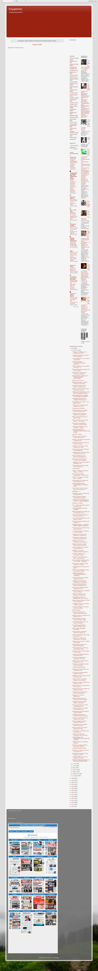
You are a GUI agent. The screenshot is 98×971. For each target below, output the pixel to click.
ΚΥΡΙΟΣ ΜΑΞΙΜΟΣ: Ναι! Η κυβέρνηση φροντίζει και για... (80, 612)
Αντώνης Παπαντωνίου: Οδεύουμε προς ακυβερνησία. (80, 450)
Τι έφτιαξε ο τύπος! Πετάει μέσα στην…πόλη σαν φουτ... (79, 557)
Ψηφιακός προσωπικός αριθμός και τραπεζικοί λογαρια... (80, 689)
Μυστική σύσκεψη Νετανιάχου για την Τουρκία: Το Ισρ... (80, 515)
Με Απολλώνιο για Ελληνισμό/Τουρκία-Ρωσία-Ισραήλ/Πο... (79, 459)
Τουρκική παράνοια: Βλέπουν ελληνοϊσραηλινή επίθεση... (79, 497)
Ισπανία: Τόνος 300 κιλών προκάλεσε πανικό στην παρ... (80, 734)
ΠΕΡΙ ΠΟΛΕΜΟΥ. (76, 610)
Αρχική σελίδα (37, 44)
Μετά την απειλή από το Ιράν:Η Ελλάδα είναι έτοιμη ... (79, 728)
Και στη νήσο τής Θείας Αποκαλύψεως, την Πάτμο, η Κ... (80, 474)
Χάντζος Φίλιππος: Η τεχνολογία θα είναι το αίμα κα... (80, 686)
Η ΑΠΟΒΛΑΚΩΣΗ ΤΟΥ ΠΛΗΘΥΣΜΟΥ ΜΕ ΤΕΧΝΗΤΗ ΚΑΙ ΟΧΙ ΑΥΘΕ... (81, 738)
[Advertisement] (49, 24)
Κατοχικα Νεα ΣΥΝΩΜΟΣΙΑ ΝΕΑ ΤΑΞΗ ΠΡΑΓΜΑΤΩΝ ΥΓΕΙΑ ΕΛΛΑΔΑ (73, 176)
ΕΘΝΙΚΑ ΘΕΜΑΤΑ (74, 79)
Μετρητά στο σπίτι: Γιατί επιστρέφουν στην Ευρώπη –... (80, 541)
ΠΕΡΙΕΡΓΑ (72, 115)
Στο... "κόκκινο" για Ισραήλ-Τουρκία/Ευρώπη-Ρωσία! (80, 506)
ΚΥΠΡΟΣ (72, 104)
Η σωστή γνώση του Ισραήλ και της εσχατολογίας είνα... (80, 528)
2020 (72, 788)
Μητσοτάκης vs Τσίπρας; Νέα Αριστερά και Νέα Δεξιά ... (79, 373)
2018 (72, 792)
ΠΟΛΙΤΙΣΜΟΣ (73, 119)
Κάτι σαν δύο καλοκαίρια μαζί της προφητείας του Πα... (80, 588)
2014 (72, 800)
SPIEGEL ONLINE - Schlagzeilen (73, 239)
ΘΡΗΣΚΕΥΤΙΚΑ (73, 90)
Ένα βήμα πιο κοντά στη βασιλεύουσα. (78, 696)
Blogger (57, 957)
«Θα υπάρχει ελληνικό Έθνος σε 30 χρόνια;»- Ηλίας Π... (80, 519)
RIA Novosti (73, 157)
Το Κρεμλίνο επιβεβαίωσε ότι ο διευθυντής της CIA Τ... (79, 352)
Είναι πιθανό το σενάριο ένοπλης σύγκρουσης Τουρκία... (80, 564)
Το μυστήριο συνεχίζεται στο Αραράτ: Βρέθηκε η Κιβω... (79, 625)
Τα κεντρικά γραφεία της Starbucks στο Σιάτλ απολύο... (80, 531)
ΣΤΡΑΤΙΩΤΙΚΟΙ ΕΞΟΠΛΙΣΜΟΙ (73, 125)
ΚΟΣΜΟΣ (72, 102)
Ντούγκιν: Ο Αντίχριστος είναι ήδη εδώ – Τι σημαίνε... (80, 478)
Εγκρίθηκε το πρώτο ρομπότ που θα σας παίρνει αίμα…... (81, 676)
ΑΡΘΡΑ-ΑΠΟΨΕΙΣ (74, 64)
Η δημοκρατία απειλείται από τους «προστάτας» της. (80, 670)
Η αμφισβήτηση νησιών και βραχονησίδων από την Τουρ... (80, 598)
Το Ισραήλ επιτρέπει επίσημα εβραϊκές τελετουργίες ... (79, 702)
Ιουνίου (74, 765)
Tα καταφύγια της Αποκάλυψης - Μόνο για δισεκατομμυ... (80, 692)
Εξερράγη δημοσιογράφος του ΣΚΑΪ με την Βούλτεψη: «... (80, 601)
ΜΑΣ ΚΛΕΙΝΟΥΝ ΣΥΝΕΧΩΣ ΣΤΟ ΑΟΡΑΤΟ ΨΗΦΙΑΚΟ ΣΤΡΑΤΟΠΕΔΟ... (80, 377)
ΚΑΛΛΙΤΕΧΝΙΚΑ (73, 94)
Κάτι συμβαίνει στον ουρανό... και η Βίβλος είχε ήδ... (80, 402)
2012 (72, 804)
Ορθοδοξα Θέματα (72, 198)
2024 (72, 780)
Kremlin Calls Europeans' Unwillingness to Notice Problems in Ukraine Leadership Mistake (73, 162)
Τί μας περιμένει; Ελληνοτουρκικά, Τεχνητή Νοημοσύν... (80, 466)
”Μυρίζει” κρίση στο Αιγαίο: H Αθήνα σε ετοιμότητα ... (81, 642)
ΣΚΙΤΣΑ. (72, 122)
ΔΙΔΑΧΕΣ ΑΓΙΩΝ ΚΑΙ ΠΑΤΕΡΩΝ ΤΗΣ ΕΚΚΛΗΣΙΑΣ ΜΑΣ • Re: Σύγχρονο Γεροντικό (74, 284)
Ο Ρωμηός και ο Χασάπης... (79, 408)
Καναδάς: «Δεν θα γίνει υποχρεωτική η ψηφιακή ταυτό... (81, 440)
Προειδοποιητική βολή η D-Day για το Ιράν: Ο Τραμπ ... (80, 443)
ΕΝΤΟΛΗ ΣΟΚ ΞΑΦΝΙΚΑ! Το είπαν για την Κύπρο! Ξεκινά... (80, 570)
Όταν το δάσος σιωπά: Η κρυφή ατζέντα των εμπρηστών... (80, 489)
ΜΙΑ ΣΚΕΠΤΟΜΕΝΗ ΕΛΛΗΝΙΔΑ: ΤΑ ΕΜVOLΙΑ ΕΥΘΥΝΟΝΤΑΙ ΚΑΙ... (80, 760)
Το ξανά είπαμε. (76, 468)
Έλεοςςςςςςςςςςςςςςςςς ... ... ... (80, 380)
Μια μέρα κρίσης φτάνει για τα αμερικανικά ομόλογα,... (79, 645)
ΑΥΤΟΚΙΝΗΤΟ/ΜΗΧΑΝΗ (73, 68)
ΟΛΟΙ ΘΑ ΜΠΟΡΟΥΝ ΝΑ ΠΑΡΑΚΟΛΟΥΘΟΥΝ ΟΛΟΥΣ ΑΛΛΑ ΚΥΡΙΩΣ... (81, 431)
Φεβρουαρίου (76, 773)
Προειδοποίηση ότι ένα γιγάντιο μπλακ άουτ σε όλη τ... (79, 725)
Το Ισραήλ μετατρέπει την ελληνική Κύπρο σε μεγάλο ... (80, 356)
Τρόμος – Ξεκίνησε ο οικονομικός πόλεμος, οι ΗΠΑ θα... (80, 471)
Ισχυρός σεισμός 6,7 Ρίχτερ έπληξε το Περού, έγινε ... (80, 651)
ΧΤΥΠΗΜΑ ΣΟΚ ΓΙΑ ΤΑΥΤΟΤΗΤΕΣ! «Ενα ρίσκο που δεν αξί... (80, 453)
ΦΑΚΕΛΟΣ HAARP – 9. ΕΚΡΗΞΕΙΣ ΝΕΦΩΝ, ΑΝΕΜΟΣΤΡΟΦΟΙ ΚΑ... (80, 525)
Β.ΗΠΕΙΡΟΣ (72, 70)
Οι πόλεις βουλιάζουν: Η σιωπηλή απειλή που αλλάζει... (80, 607)
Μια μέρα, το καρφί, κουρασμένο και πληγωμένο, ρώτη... (81, 683)
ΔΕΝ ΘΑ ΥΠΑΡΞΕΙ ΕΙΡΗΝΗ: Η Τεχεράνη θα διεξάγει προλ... (79, 585)
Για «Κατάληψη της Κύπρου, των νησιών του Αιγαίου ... (80, 622)
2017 (72, 794)
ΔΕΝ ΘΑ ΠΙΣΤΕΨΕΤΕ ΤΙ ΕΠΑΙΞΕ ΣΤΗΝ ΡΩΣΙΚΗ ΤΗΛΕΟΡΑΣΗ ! (80, 396)
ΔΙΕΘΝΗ (72, 77)
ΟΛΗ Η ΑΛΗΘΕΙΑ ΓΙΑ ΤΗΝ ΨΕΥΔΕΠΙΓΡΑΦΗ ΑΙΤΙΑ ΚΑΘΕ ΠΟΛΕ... (80, 485)
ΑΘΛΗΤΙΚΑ (72, 58)
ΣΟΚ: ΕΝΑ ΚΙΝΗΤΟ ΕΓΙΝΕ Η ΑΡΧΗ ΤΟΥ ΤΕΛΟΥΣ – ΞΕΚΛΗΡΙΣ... (80, 561)
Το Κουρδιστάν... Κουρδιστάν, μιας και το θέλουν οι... (80, 731)
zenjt (84, 339)
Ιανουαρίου (75, 775)
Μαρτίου (75, 771)
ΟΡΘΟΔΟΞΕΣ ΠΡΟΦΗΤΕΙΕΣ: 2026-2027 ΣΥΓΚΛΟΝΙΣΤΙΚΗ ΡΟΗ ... (81, 392)
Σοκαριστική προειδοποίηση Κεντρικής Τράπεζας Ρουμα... (79, 424)
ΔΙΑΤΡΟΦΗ (72, 75)
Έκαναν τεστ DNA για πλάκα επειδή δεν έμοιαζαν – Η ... (80, 635)
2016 (72, 796)
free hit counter (11, 818)
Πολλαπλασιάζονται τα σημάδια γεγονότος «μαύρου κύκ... (79, 411)
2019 (72, 790)
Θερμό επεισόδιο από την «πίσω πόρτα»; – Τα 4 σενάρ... (80, 420)
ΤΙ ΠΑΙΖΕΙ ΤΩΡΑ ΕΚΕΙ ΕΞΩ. (88, 203)
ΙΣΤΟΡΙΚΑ (72, 93)
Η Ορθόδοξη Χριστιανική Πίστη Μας (73, 278)
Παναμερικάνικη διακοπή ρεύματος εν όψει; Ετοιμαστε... (80, 712)
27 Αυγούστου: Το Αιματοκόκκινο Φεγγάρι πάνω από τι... (80, 405)
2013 (72, 802)
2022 (72, 784)
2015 (72, 798)
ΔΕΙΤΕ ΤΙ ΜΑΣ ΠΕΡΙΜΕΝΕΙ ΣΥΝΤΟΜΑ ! (78, 629)
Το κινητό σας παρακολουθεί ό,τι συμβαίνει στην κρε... (80, 673)
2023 (72, 782)
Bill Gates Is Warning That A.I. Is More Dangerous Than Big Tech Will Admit (73, 215)
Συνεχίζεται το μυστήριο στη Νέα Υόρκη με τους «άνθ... (80, 446)
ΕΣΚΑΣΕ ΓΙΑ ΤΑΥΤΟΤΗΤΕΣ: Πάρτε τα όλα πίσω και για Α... (80, 389)
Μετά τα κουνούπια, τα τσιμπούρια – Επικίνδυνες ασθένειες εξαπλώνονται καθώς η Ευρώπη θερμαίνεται (73, 185)
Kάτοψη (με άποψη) (73, 225)
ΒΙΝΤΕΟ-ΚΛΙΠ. (73, 72)
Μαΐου (74, 767)
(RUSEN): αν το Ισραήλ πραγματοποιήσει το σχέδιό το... (80, 551)
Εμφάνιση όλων (76, 306)
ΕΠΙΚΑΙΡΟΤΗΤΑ (73, 83)
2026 (72, 348)
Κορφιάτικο (15, 9)
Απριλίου (75, 769)
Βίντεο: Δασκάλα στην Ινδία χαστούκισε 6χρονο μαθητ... (79, 619)
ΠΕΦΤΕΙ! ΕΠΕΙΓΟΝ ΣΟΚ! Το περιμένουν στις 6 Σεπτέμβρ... (80, 699)
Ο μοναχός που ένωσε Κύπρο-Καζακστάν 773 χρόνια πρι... (79, 535)
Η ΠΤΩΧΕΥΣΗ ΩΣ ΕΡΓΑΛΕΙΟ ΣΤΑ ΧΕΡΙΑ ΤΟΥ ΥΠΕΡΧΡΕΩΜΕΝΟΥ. (80, 500)
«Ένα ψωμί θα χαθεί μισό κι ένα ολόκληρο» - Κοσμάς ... (79, 427)
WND (71, 251)
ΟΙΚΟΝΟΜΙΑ (73, 109)
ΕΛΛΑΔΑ (72, 82)
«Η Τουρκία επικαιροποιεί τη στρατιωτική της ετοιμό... (79, 658)
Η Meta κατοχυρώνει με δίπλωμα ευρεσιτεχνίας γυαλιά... (80, 648)
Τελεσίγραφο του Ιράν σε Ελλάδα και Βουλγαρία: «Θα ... (81, 463)
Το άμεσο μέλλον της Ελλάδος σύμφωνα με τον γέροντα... (79, 679)
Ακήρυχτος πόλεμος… (77, 434)
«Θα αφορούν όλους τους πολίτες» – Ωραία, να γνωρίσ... (80, 604)
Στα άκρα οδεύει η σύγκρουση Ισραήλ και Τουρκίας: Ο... (79, 632)
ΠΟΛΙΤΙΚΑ (72, 117)
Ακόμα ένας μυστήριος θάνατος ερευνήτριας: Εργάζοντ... (79, 745)
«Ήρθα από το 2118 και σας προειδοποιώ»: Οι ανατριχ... (79, 638)
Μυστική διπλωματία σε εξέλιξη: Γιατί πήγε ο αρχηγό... (81, 370)
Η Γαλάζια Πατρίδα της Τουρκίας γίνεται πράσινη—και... (80, 709)
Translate (75, 148)
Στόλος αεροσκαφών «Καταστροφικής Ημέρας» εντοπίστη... (79, 363)
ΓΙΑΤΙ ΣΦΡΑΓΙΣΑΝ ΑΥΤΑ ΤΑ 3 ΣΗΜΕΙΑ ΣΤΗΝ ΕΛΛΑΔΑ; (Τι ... (80, 399)
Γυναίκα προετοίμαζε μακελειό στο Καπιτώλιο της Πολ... (80, 655)
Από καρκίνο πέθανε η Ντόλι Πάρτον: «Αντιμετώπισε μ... (79, 386)
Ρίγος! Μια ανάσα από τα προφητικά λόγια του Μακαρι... (81, 591)
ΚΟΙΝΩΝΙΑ (72, 98)
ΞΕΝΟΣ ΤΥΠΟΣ (73, 106)
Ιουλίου (74, 763)
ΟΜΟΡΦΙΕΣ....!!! (88, 139)
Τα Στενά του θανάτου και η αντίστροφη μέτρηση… (78, 554)
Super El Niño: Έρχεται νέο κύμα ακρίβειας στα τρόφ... (80, 754)
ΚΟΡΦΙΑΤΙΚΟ (73, 99)
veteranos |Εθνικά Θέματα (73, 295)
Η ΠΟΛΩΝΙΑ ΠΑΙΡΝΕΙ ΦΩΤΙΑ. (79, 748)
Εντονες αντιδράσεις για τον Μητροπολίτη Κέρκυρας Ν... (79, 456)
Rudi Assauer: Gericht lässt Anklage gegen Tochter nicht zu (73, 243)
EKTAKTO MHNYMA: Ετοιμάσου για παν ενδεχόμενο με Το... (81, 512)
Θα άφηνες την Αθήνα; (77, 503)
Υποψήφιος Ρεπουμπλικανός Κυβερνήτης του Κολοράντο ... (80, 581)
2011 (72, 806)
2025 (72, 778)
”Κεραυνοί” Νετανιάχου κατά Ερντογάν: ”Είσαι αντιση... (79, 594)
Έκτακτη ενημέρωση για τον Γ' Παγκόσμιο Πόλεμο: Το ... (79, 721)
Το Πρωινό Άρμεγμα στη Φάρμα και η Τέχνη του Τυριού (74, 269)
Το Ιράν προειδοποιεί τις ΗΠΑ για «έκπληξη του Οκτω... (80, 578)
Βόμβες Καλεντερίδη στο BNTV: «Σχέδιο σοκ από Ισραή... (79, 383)
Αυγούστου (75, 350)
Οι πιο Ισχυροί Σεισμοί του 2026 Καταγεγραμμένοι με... (80, 705)
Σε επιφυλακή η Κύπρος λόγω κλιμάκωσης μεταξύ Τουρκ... (79, 538)
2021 (72, 786)
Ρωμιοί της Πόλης (73, 266)
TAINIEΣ (72, 139)
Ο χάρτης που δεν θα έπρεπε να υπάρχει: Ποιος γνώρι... (80, 718)
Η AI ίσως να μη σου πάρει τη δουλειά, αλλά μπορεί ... (79, 437)
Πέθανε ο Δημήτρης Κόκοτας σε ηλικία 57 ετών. (79, 417)
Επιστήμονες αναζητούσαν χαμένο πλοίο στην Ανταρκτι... (80, 664)
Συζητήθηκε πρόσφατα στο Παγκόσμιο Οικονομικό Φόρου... (80, 715)
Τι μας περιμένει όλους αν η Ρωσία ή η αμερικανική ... (81, 359)
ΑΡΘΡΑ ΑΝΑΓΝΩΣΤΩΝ (73, 61)
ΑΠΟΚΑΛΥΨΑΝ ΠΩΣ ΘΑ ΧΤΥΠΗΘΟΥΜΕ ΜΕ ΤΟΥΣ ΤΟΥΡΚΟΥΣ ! (79, 574)
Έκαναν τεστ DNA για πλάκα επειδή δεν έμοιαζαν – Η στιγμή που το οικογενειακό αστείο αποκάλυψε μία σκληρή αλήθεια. (85, 305)
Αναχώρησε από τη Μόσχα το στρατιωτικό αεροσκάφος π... (79, 414)
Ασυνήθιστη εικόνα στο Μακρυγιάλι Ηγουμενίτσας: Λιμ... (80, 494)
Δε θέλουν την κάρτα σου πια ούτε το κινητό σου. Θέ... (80, 751)
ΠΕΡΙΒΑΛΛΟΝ (73, 112)
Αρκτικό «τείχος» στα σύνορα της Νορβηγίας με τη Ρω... (80, 661)
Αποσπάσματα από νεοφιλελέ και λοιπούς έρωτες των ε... (80, 481)
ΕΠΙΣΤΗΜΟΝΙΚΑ (74, 86)
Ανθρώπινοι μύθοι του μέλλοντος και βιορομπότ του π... (81, 616)
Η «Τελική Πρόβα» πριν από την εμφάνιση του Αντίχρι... (80, 757)
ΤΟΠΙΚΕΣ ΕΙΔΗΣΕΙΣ (72, 132)
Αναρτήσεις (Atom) (18, 47)
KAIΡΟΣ (72, 137)
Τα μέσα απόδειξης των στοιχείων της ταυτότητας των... (80, 548)
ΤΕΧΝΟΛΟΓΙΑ (73, 128)
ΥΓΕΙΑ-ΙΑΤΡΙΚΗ (73, 134)
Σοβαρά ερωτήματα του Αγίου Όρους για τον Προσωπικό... (79, 544)
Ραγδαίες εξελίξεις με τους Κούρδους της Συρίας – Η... (81, 367)
